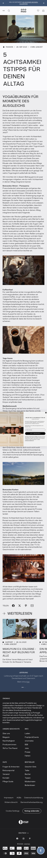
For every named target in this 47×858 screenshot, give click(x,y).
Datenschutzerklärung (29, 440)
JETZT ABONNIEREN (35, 433)
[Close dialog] (45, 412)
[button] (41, 850)
